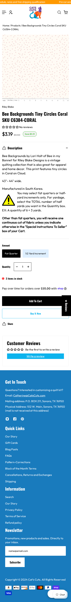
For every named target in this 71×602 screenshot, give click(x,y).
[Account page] (11, 12)
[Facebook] (15, 419)
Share (10, 324)
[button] (10, 127)
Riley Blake (8, 106)
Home (6, 25)
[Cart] (65, 12)
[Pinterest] (22, 419)
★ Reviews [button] (66, 306)
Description (15, 148)
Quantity (6, 266)
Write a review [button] (35, 356)
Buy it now (35, 313)
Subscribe (15, 562)
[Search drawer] (59, 12)
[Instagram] (7, 419)
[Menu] (4, 12)
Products (16, 25)
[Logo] (35, 12)
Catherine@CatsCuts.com (29, 395)
